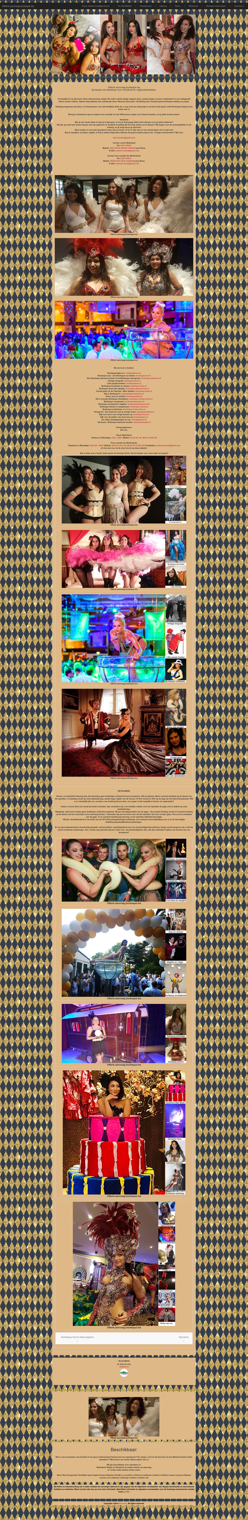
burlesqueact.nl (141, 417)
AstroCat (123, 1503)
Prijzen (177, 6)
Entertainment (145, 6)
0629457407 (115, 161)
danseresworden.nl (142, 422)
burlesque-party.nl (132, 380)
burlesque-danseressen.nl (137, 388)
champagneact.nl (133, 373)
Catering (163, 6)
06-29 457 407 (136, 437)
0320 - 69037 (117, 437)
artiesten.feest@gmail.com (127, 150)
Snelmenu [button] (238, 6)
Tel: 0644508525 (125, 6)
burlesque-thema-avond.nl (140, 399)
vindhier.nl (124, 1366)
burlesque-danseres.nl (151, 378)
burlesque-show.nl (143, 391)
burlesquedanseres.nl (134, 401)
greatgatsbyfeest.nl (145, 411)
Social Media (124, 1361)
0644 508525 (128, 148)
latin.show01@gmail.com (124, 137)
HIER (127, 1491)
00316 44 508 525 (137, 445)
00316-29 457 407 (119, 445)
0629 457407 (115, 148)
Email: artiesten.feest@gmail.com (96, 6)
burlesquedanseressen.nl (132, 393)
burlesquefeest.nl (134, 396)
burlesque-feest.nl (138, 386)
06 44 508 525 (151, 437)
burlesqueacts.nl (133, 383)
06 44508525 (128, 161)
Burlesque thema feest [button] (215, 6)
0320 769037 (126, 145)
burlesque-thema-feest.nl (134, 409)
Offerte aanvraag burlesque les (18, 6)
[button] (77, 1338)
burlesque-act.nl (143, 375)
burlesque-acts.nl (141, 414)
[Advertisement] (124, 1513)
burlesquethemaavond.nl (139, 404)
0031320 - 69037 (97, 445)
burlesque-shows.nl (139, 406)
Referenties (193, 6)
